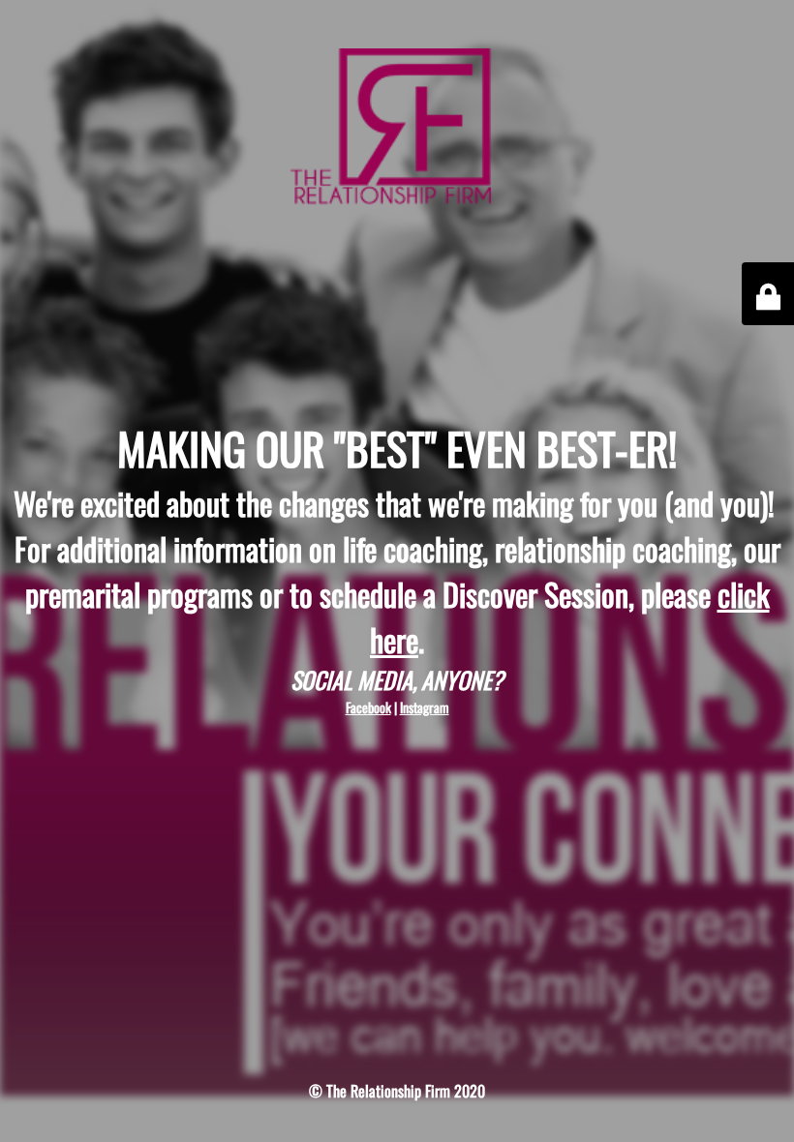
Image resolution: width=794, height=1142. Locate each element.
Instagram (424, 707)
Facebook (368, 707)
